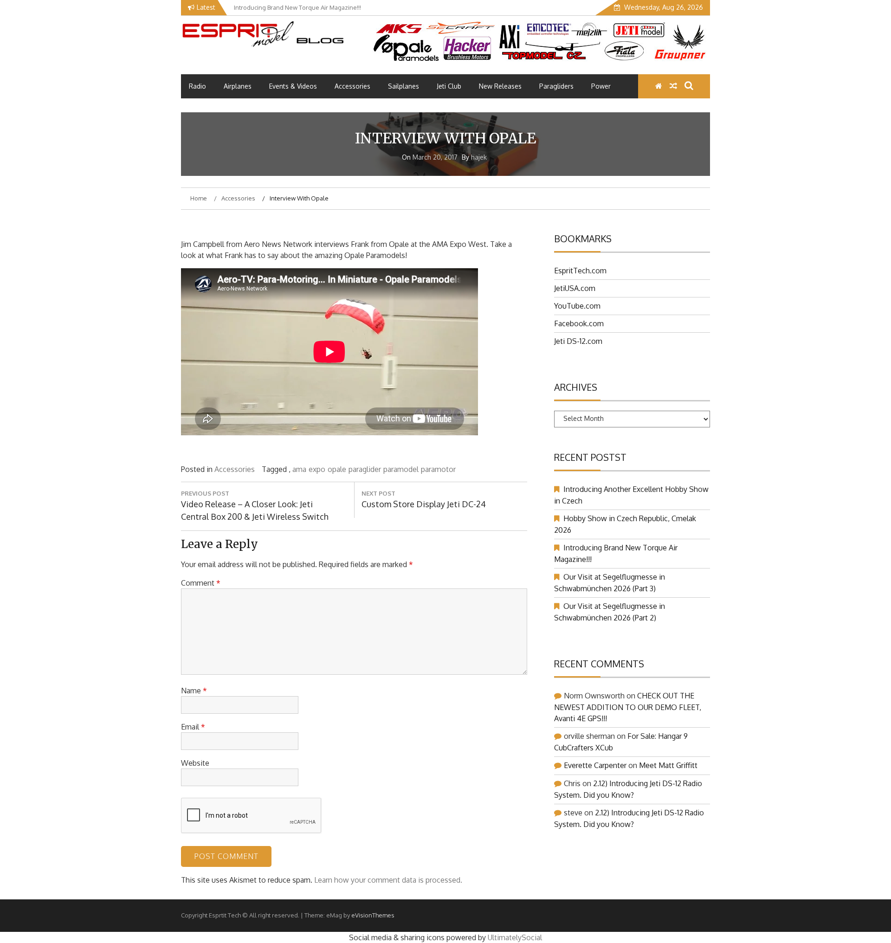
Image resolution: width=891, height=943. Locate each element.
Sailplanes (403, 86)
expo (317, 469)
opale (337, 469)
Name (194, 690)
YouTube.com (577, 305)
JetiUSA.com (574, 288)
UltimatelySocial (515, 937)
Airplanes (238, 86)
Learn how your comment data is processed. (388, 880)
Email (193, 726)
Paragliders (556, 86)
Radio (197, 86)
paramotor (438, 469)
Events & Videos (293, 86)
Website (195, 763)
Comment (200, 583)
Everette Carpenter (595, 765)
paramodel (401, 469)
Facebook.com (579, 323)
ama (299, 469)
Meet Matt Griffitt (668, 765)
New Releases (500, 86)
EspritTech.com (580, 270)
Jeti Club (449, 86)
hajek (479, 157)
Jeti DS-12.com (578, 341)
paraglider (365, 469)
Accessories (352, 86)
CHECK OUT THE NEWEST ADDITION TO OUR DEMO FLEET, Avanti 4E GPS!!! (627, 707)
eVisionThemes (372, 915)
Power (601, 86)
